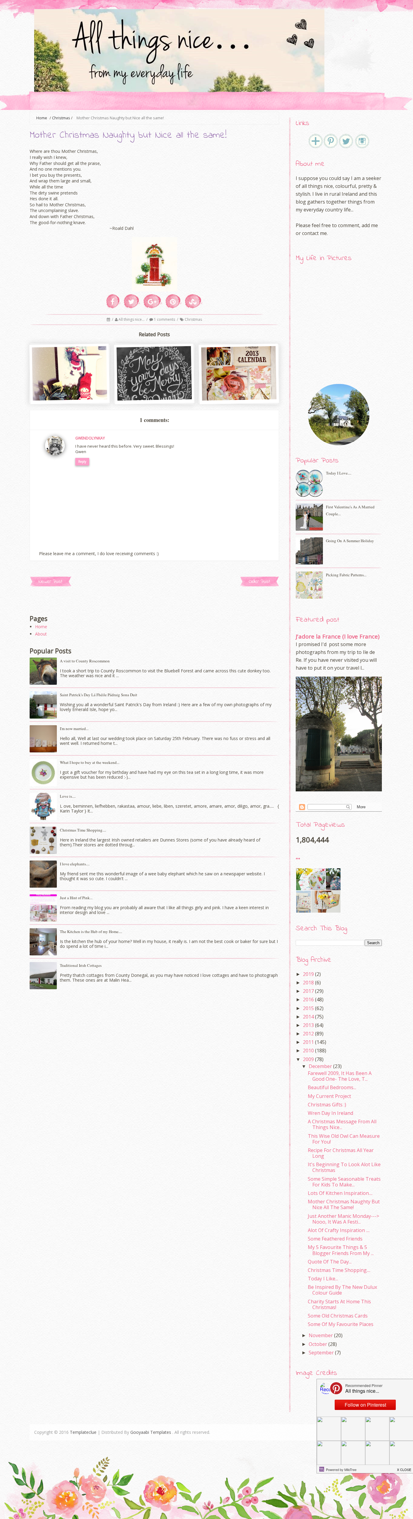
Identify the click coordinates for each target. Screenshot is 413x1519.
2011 (308, 1042)
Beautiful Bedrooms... (332, 1087)
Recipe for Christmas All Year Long (341, 1153)
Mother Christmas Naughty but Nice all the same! (344, 1204)
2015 (308, 1008)
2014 (308, 1016)
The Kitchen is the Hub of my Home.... (91, 931)
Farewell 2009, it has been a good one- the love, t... (340, 1076)
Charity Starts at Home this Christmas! (339, 1304)
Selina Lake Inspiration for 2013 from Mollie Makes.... (239, 390)
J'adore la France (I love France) (337, 636)
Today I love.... (338, 473)
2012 (308, 1033)
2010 (308, 1050)
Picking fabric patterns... (346, 575)
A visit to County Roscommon (85, 661)
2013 (308, 1025)
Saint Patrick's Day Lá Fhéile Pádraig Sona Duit (98, 694)
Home (41, 626)
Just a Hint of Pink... (76, 897)
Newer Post (50, 581)
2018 (308, 982)
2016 (308, 999)
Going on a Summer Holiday (350, 540)
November (321, 1335)
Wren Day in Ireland (330, 1113)
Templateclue (83, 1432)
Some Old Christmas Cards (338, 1315)
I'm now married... (74, 728)
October (318, 1344)
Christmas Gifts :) (327, 1104)
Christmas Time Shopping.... (83, 830)
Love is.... (68, 796)
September (321, 1352)
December (320, 1066)
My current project (329, 1096)
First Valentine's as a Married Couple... (350, 510)
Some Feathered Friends (335, 1238)
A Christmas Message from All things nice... (342, 1124)
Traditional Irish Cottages (81, 965)
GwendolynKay (90, 438)
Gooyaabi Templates (150, 1432)
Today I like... (323, 1278)
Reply (82, 461)
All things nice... (132, 319)
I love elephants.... (74, 864)
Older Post (259, 581)
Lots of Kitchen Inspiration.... (340, 1193)
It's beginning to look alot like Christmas (344, 1167)
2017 (308, 991)
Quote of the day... (330, 1261)
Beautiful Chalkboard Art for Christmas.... (154, 390)
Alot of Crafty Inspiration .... (339, 1230)
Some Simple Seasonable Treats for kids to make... (344, 1182)
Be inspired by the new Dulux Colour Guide (342, 1290)
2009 (308, 1059)
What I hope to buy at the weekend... (89, 762)
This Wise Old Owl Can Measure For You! (344, 1139)
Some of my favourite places (340, 1324)
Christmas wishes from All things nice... (70, 390)
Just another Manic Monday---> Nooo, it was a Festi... (343, 1219)
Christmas (61, 118)
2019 (308, 974)
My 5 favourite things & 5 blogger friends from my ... (341, 1250)
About (41, 634)
